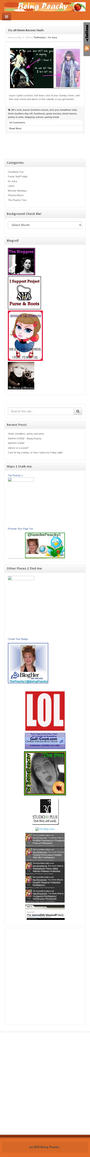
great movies (53, 113)
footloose (39, 113)
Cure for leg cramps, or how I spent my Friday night (35, 452)
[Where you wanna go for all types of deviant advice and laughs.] (21, 261)
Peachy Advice (16, 195)
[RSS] (86, 48)
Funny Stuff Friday (18, 176)
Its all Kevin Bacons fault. (26, 30)
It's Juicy (12, 181)
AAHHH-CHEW (16, 443)
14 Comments (17, 122)
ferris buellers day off (20, 113)
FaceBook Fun (16, 172)
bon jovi (54, 110)
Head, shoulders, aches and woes (26, 433)
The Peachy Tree (17, 200)
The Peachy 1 (15, 475)
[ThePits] (45, 773)
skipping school (34, 117)
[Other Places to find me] (45, 811)
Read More (15, 128)
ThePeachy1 (39, 37)
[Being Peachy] (45, 6)
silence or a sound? (18, 448)
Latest (11, 186)
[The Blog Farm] (45, 828)
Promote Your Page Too (20, 528)
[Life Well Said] (28, 663)
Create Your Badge (18, 639)
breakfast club (68, 110)
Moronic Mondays (17, 190)
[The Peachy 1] (21, 502)
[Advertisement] (45, 976)
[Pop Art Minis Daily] (45, 867)
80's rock (16, 110)
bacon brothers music (35, 110)
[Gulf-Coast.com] (45, 740)
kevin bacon (69, 113)
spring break (52, 117)
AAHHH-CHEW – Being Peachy (25, 438)
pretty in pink (15, 117)
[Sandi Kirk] (21, 606)
